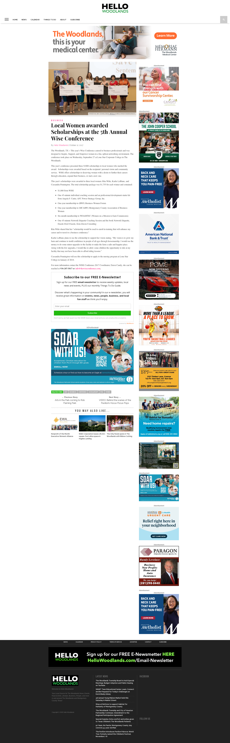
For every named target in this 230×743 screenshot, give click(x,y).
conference (82, 392)
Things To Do (50, 20)
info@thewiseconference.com (87, 268)
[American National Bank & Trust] (159, 253)
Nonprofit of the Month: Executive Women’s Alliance (62, 435)
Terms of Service (116, 642)
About (63, 20)
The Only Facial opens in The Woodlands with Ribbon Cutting (119, 435)
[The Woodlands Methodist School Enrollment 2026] (92, 383)
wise (101, 392)
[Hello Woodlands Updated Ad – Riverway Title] (159, 468)
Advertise (133, 642)
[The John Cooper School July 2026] (159, 162)
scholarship (93, 392)
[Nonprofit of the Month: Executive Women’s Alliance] (64, 431)
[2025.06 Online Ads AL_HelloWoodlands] (159, 390)
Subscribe (75, 20)
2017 (65, 392)
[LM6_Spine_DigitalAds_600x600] (159, 208)
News (24, 20)
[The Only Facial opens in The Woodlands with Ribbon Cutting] (120, 431)
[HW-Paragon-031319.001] (159, 585)
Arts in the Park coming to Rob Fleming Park (70, 401)
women (108, 392)
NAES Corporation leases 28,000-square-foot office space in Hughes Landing (92, 436)
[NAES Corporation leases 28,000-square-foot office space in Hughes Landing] (92, 431)
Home (15, 20)
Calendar (35, 20)
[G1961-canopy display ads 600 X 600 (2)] (159, 106)
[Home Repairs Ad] (159, 436)
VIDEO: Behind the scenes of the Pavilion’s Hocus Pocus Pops (115, 401)
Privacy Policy (96, 642)
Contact (148, 642)
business (73, 392)
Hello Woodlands (61, 145)
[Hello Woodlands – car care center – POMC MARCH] (159, 299)
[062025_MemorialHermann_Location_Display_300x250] (159, 540)
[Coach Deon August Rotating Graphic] (159, 345)
